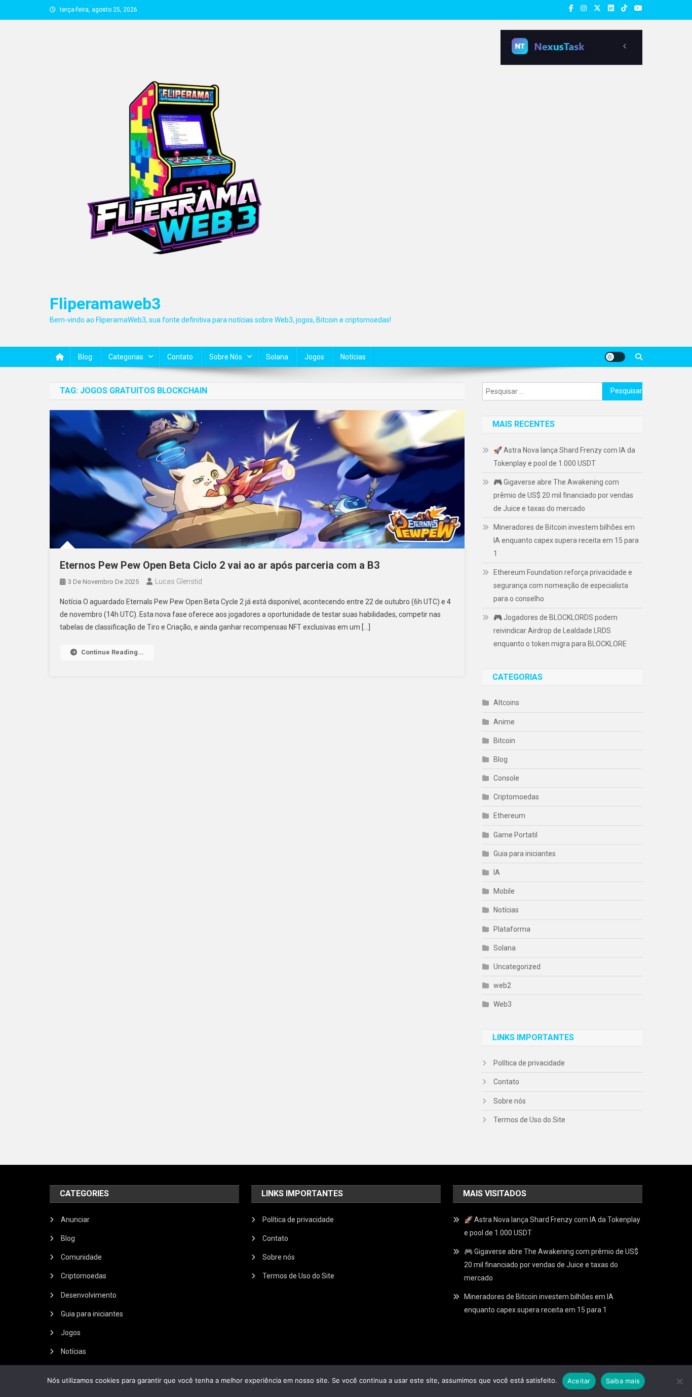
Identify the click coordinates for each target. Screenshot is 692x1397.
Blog (85, 357)
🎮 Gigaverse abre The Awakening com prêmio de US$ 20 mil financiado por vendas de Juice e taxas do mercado (563, 495)
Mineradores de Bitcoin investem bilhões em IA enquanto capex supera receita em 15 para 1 (566, 540)
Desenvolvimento (89, 1295)
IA (496, 872)
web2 (502, 985)
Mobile (504, 891)
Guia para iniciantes (524, 854)
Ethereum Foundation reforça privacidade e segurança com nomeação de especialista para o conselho (562, 585)
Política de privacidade (529, 1063)
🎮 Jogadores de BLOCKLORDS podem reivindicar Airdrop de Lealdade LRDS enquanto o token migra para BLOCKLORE (560, 630)
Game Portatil (515, 835)
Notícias (353, 357)
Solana (277, 357)
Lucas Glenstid (178, 581)
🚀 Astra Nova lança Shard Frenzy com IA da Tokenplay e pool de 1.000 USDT (564, 456)
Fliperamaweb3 (105, 303)
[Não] (679, 1381)
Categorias (125, 357)
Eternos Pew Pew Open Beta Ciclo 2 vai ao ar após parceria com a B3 (219, 565)
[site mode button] (615, 357)
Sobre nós (225, 357)
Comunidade (81, 1257)
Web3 (502, 1004)
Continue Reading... (112, 652)
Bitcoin (504, 741)
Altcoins (506, 702)
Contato (180, 357)
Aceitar (579, 1381)
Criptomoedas (516, 797)
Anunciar (75, 1220)
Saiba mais (623, 1381)
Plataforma (511, 929)
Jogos (314, 357)
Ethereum (509, 816)
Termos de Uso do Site (529, 1120)
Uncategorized (517, 967)
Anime (504, 722)
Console (506, 778)
